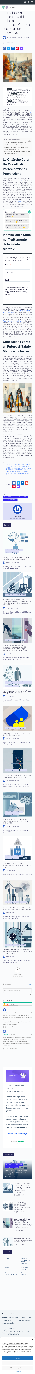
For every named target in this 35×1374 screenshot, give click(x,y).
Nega (17, 1363)
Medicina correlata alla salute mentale (15, 682)
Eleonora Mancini (13, 562)
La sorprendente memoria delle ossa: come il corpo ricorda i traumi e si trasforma (17, 776)
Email (7, 280)
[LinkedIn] (32, 2)
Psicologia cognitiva (13, 550)
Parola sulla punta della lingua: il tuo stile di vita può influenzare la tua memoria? (16, 558)
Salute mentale (11, 552)
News (7, 594)
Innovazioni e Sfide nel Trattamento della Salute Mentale (16, 148)
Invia (7, 299)
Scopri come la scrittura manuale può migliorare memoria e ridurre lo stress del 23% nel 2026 (16, 821)
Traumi (23, 770)
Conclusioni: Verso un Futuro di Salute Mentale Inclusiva (17, 152)
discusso (19, 201)
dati (31, 112)
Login (30, 984)
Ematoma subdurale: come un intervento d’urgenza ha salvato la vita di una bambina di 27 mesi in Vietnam (17, 951)
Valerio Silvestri (13, 608)
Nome (7, 264)
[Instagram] (28, 2)
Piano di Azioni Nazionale (12, 321)
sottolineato (20, 180)
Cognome (9, 272)
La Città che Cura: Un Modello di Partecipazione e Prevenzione (15, 144)
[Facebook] (25, 2)
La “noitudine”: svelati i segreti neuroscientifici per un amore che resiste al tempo (17, 865)
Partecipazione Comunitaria (15, 497)
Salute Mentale (10, 499)
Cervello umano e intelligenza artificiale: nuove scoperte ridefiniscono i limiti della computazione (22, 1205)
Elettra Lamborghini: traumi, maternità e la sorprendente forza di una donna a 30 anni (17, 908)
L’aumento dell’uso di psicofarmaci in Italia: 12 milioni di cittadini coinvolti (17, 734)
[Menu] (32, 7)
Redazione (12, 38)
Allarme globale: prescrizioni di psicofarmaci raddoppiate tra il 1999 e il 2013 (17, 692)
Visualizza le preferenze (17, 1368)
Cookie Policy (17, 1371)
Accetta (17, 1358)
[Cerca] (3, 2)
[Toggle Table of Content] (28, 140)
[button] (32, 1340)
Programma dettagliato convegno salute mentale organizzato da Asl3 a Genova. (18, 473)
